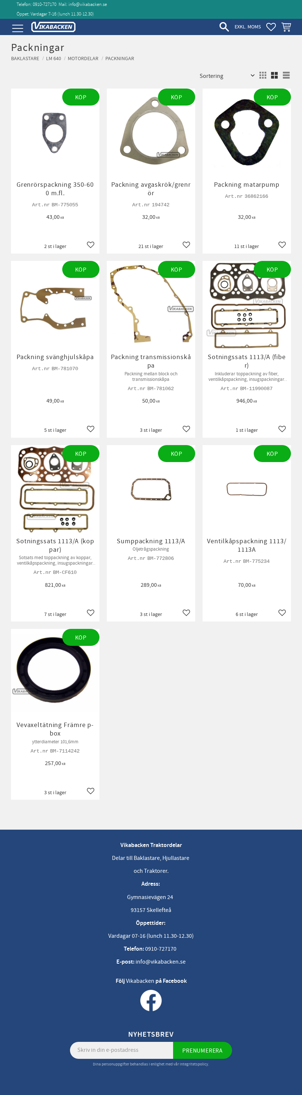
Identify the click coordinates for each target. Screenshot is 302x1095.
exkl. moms (248, 26)
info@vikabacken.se (88, 4)
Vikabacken (140, 981)
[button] (17, 28)
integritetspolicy (194, 1064)
